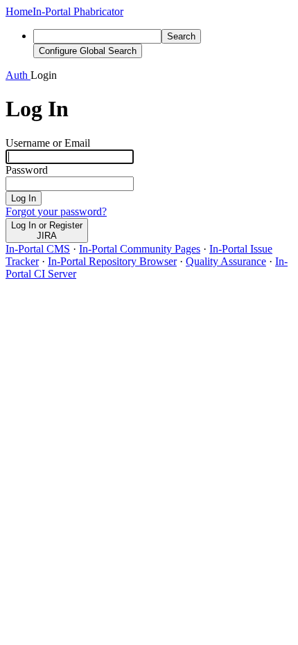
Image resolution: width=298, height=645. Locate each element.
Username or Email (48, 143)
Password (27, 170)
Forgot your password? (56, 211)
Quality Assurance (226, 261)
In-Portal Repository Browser (112, 261)
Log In (23, 198)
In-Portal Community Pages (139, 249)
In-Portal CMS (38, 249)
